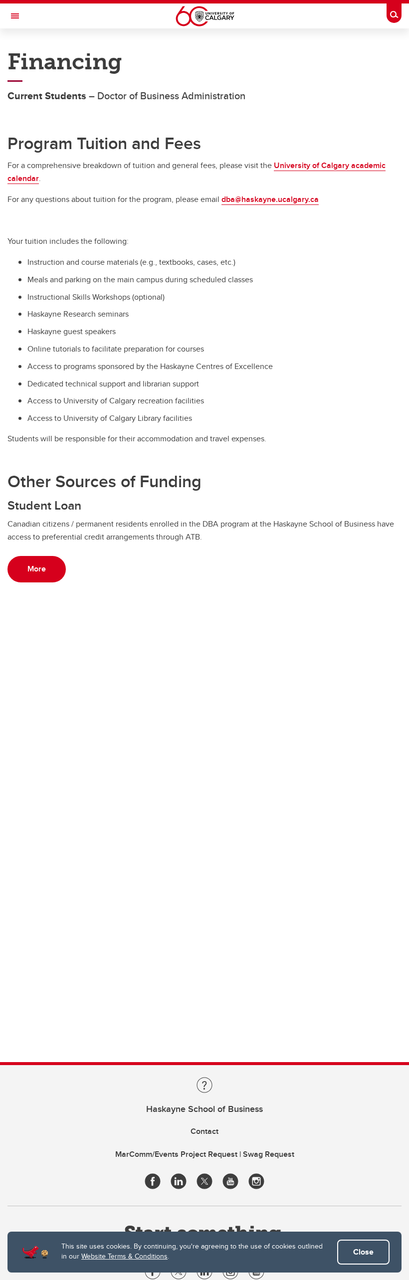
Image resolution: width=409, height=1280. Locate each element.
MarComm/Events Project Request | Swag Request (204, 1154)
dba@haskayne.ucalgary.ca (270, 199)
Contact (204, 1131)
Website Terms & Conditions (124, 1256)
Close (363, 1252)
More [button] (36, 568)
